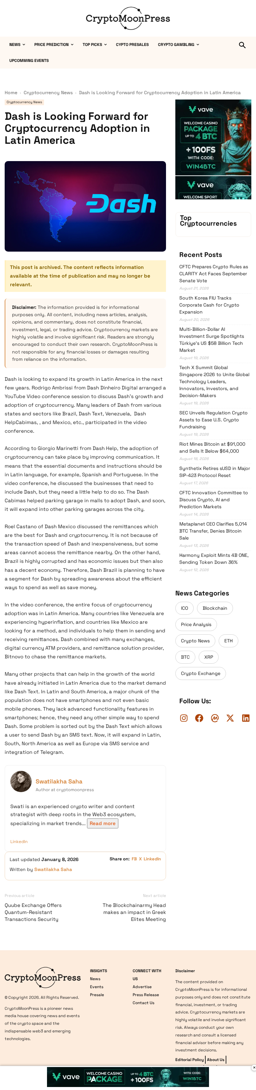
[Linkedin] (245, 718)
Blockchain (215, 608)
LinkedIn (19, 841)
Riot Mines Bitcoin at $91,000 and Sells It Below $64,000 (212, 447)
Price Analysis (196, 624)
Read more (103, 823)
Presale (97, 994)
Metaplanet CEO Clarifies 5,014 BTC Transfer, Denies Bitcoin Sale (213, 531)
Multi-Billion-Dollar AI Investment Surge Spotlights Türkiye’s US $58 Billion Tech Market (211, 339)
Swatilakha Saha (59, 781)
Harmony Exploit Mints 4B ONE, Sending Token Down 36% (214, 558)
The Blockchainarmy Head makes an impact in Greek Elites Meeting (134, 912)
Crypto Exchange (200, 673)
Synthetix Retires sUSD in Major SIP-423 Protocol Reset (214, 471)
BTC (185, 657)
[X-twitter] (230, 718)
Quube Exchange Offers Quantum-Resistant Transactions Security (33, 912)
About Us (215, 1059)
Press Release (146, 994)
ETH (228, 641)
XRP (208, 657)
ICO (184, 608)
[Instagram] (183, 718)
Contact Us (143, 1002)
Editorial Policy (189, 1059)
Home (11, 93)
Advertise (142, 986)
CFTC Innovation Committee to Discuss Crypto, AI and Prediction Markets (213, 500)
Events (96, 986)
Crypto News (195, 641)
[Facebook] (199, 718)
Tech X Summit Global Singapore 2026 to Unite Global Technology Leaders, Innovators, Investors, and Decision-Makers (214, 381)
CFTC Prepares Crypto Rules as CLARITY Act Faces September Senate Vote (213, 274)
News (95, 978)
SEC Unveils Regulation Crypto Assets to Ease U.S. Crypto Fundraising (213, 420)
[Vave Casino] (213, 174)
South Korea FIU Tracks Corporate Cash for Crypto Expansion (209, 305)
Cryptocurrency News (48, 93)
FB (134, 859)
